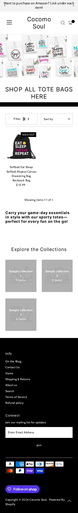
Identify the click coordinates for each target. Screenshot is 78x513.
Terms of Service (16, 397)
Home (9, 373)
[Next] (73, 5)
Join (39, 445)
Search (9, 391)
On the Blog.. (14, 361)
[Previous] (5, 5)
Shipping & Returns (17, 379)
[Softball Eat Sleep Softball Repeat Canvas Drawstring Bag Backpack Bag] (21, 147)
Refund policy (14, 402)
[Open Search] (63, 23)
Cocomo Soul (39, 23)
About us (11, 385)
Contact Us (12, 367)
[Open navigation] (9, 22)
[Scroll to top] (69, 501)
